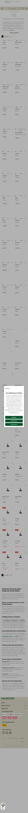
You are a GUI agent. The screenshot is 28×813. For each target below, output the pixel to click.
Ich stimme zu (14, 424)
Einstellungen (14, 421)
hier (6, 406)
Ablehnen (14, 417)
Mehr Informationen (14, 413)
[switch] (3, 809)
